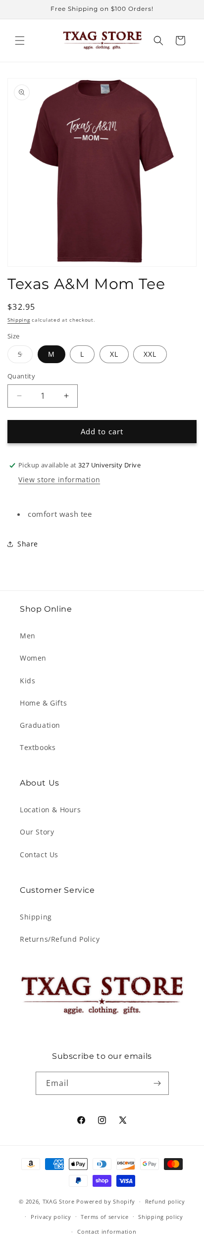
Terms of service (104, 1216)
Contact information (106, 1231)
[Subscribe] (157, 1083)
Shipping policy (160, 1216)
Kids (27, 680)
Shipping (18, 319)
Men (28, 635)
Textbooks (37, 747)
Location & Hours (50, 809)
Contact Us (39, 854)
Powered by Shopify (105, 1201)
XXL (150, 354)
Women (33, 658)
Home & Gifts (43, 703)
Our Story (37, 831)
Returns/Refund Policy (60, 939)
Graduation (40, 725)
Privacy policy (51, 1216)
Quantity (21, 376)
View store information (59, 479)
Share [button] (27, 543)
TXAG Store (60, 1201)
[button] (20, 40)
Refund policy (165, 1201)
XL (114, 354)
